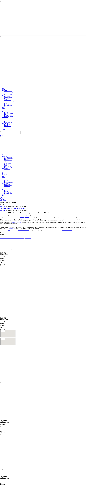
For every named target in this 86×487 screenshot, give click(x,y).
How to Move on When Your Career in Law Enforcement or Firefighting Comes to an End (15, 238)
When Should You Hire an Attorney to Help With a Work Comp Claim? (12, 208)
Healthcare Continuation (8, 93)
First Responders (5, 123)
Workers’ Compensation (8, 91)
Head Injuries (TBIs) (7, 100)
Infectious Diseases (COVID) (9, 122)
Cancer (5, 99)
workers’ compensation (12, 228)
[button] (2, 204)
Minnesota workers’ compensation (23, 230)
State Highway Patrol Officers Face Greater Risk (8, 240)
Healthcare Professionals (8, 105)
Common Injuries (5, 95)
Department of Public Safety (8, 94)
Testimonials (4, 106)
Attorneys (3, 89)
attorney (9, 230)
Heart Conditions (7, 98)
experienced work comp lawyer (17, 222)
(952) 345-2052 (4, 108)
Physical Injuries (7, 96)
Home (3, 88)
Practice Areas (4, 90)
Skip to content (2, 0)
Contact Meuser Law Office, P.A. (67, 230)
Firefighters (6, 103)
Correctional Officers (7, 104)
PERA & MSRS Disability (8, 113)
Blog (3, 107)
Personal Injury (6, 114)
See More (1, 244)
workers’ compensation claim (24, 217)
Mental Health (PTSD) (8, 97)
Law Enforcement (7, 102)
